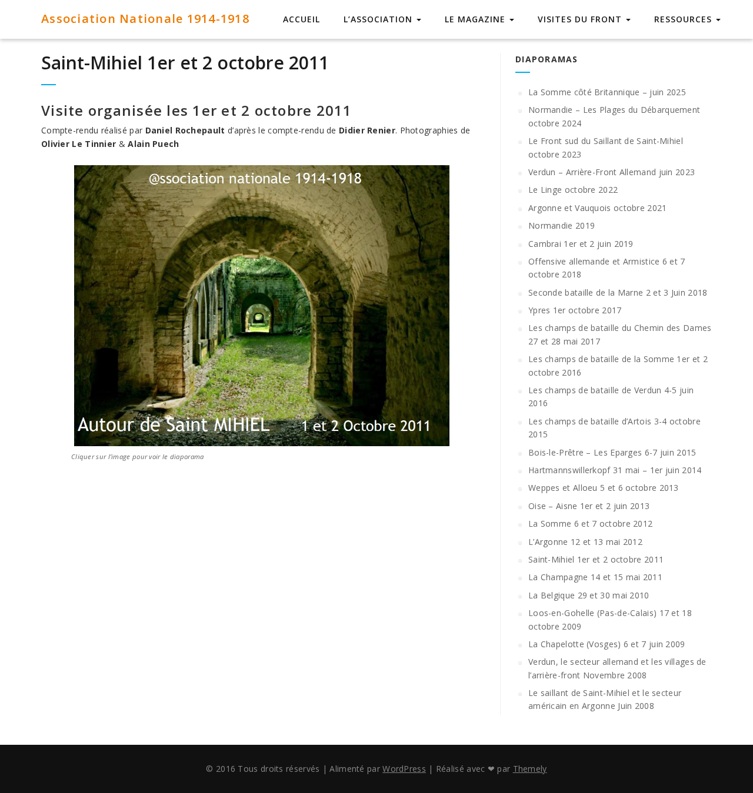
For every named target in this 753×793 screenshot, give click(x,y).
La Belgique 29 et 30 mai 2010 (588, 595)
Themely (530, 768)
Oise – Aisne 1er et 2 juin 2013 (588, 505)
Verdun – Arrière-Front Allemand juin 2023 (611, 172)
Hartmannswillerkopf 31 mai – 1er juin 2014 (615, 470)
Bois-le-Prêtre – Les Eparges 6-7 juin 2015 (612, 452)
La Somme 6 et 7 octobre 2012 (590, 523)
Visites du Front (581, 19)
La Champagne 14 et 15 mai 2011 (595, 577)
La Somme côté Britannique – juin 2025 (607, 92)
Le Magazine (476, 19)
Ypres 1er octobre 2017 (575, 310)
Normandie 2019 (561, 225)
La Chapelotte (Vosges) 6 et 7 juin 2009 (606, 644)
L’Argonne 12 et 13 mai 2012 (585, 541)
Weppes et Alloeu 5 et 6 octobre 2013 (603, 487)
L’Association (379, 19)
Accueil (301, 19)
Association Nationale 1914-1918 (145, 18)
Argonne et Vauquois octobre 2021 (597, 207)
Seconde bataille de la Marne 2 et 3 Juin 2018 (618, 292)
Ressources (684, 19)
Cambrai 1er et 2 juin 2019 (581, 243)
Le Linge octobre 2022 (573, 189)
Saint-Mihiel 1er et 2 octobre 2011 (185, 63)
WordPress (404, 768)
